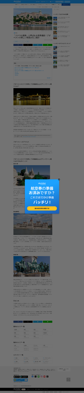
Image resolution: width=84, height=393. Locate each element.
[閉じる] (59, 179)
